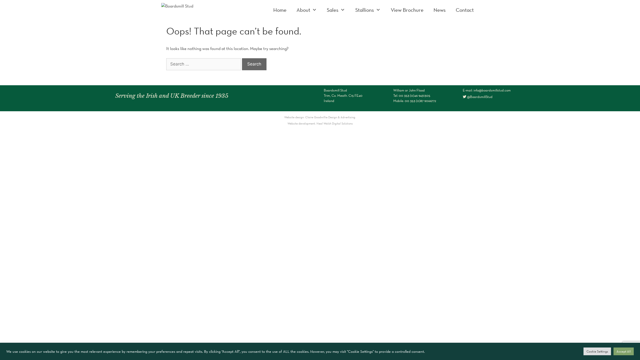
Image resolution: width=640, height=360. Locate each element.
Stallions (364, 9)
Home (279, 9)
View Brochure (407, 9)
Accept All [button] (623, 351)
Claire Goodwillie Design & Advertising (330, 117)
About (303, 9)
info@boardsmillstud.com (492, 90)
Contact (465, 9)
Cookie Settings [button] (597, 351)
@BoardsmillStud (479, 96)
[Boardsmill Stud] (177, 5)
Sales (332, 9)
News (440, 9)
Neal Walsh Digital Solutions (334, 123)
